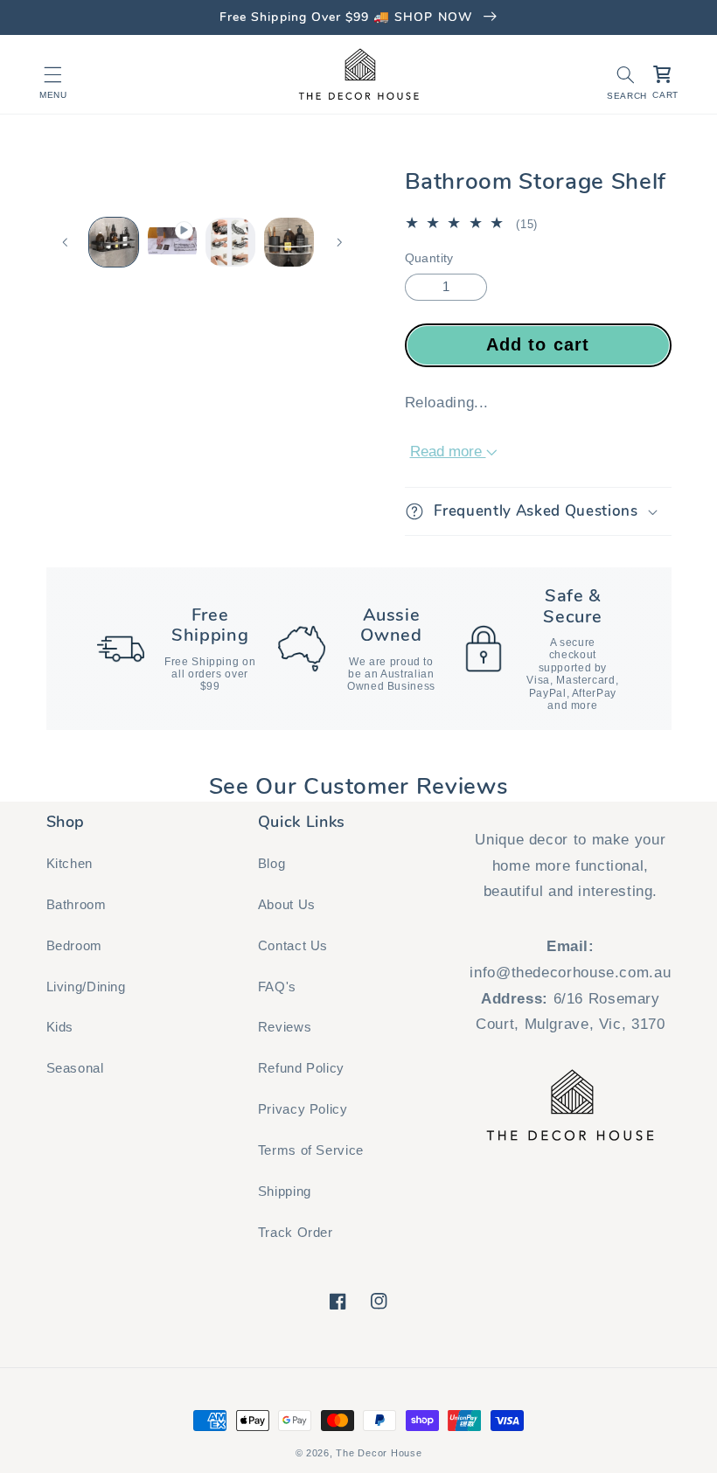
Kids (60, 1027)
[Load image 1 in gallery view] (113, 242)
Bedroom (74, 946)
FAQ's (277, 987)
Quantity (429, 258)
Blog (272, 864)
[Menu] (53, 74)
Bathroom (76, 905)
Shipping (284, 1192)
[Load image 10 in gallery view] (288, 242)
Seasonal (75, 1068)
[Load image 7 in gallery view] (229, 242)
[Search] (625, 74)
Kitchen (69, 864)
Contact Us (293, 946)
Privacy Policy (303, 1109)
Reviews (284, 1027)
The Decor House (378, 1453)
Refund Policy (301, 1068)
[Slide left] (65, 242)
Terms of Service (311, 1150)
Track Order (295, 1233)
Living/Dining (86, 987)
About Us (287, 905)
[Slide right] (339, 242)
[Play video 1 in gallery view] (172, 242)
